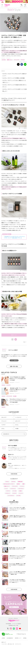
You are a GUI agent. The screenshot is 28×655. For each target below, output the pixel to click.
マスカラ (8, 385)
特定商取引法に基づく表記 (13, 625)
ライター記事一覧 (14, 360)
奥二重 (14, 396)
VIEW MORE (14, 474)
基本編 (18, 483)
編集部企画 (20, 481)
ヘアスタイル (12, 488)
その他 (16, 428)
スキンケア (3, 417)
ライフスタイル (11, 495)
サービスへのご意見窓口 (16, 623)
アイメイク (8, 58)
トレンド (22, 486)
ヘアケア (3, 424)
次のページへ (14, 335)
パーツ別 (14, 490)
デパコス (22, 59)
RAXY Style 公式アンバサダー (9, 483)
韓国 (23, 483)
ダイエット (8, 493)
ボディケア (17, 421)
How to (3, 385)
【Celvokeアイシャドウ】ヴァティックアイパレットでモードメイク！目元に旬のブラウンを (14, 237)
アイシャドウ (16, 59)
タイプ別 (18, 495)
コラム (2, 428)
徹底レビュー (9, 59)
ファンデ (20, 493)
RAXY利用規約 (8, 623)
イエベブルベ (20, 488)
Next (24, 342)
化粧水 (20, 490)
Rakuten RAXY (8, 5)
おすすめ (3, 59)
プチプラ (8, 490)
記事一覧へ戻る (14, 366)
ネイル (16, 424)
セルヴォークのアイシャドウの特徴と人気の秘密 (14, 78)
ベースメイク (18, 417)
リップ (6, 488)
